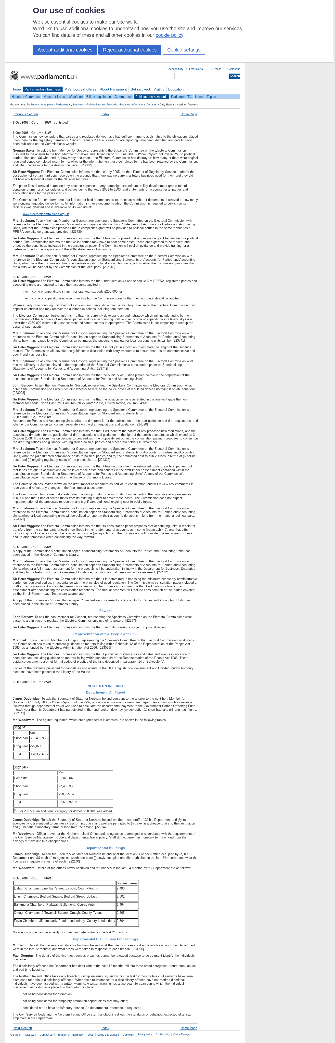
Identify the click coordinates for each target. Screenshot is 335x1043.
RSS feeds (215, 68)
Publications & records (151, 97)
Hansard (125, 104)
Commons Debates (144, 104)
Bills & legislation (98, 97)
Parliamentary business (43, 89)
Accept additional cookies (65, 49)
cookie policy (169, 35)
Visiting (159, 89)
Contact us (233, 68)
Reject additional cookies (130, 49)
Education (176, 89)
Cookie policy (163, 1034)
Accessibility (175, 68)
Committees (123, 97)
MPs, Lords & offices (80, 89)
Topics (211, 97)
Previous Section (25, 114)
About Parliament (113, 89)
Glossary (30, 1034)
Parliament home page (39, 104)
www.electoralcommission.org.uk (46, 214)
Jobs (91, 1034)
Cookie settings (184, 49)
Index (105, 114)
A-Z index (15, 1034)
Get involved (140, 89)
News (199, 97)
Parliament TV (181, 97)
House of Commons (26, 97)
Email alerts (196, 68)
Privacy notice (145, 1034)
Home (16, 89)
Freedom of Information (70, 1034)
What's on (76, 97)
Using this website (108, 1034)
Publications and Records (102, 104)
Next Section (22, 1028)
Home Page (188, 114)
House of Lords (54, 97)
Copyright (128, 1034)
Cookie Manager (181, 1034)
